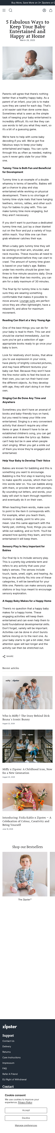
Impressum (8, 1063)
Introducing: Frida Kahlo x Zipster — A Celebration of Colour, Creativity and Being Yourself (26, 821)
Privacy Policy (25, 1102)
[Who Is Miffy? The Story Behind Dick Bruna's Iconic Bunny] (27, 692)
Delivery (6, 1046)
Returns (6, 1052)
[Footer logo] (9, 1026)
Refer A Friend (10, 1074)
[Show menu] (4, 10)
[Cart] (51, 10)
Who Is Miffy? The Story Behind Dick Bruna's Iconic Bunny (26, 718)
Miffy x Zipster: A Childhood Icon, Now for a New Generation (27, 771)
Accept (26, 1110)
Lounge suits (27, 300)
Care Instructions (11, 1057)
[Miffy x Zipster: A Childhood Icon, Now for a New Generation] (27, 746)
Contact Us (8, 1041)
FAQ (4, 1068)
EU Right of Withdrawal (14, 1079)
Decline (26, 1118)
